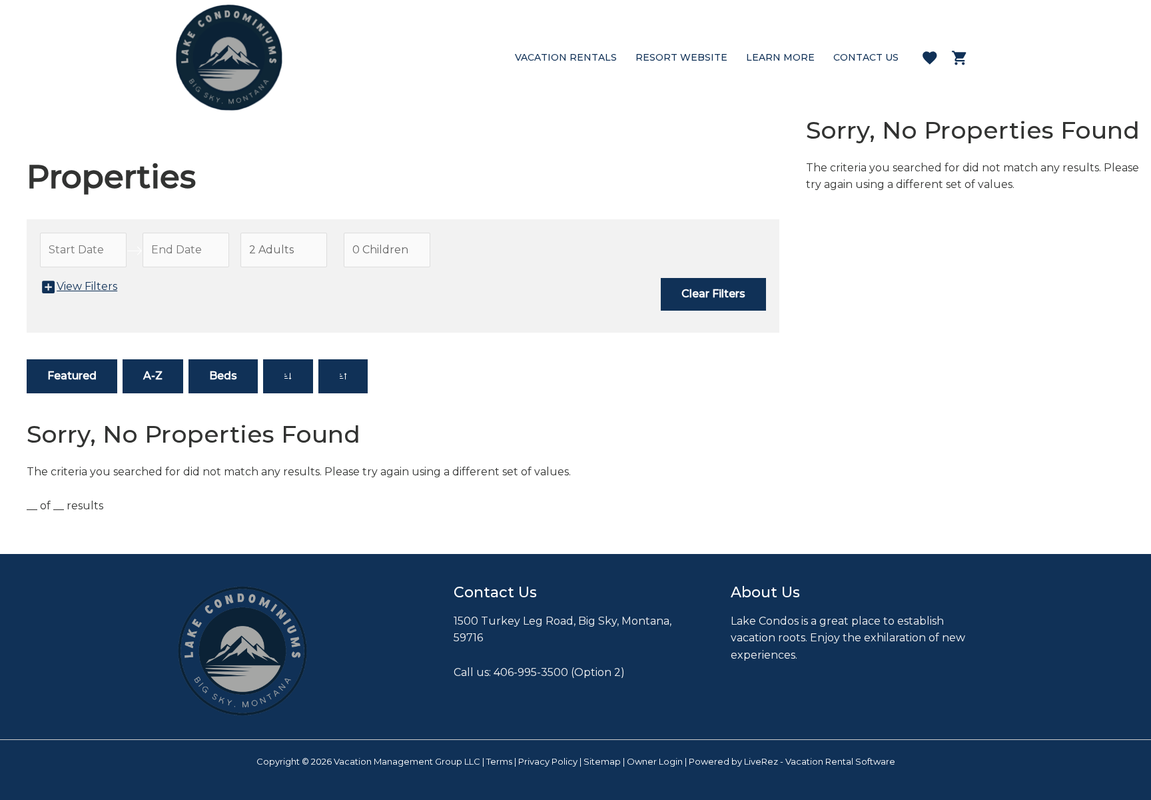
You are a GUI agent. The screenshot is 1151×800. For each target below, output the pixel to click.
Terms (499, 761)
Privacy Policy (547, 761)
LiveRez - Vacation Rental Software (819, 761)
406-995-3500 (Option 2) (559, 672)
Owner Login (655, 761)
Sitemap (602, 761)
